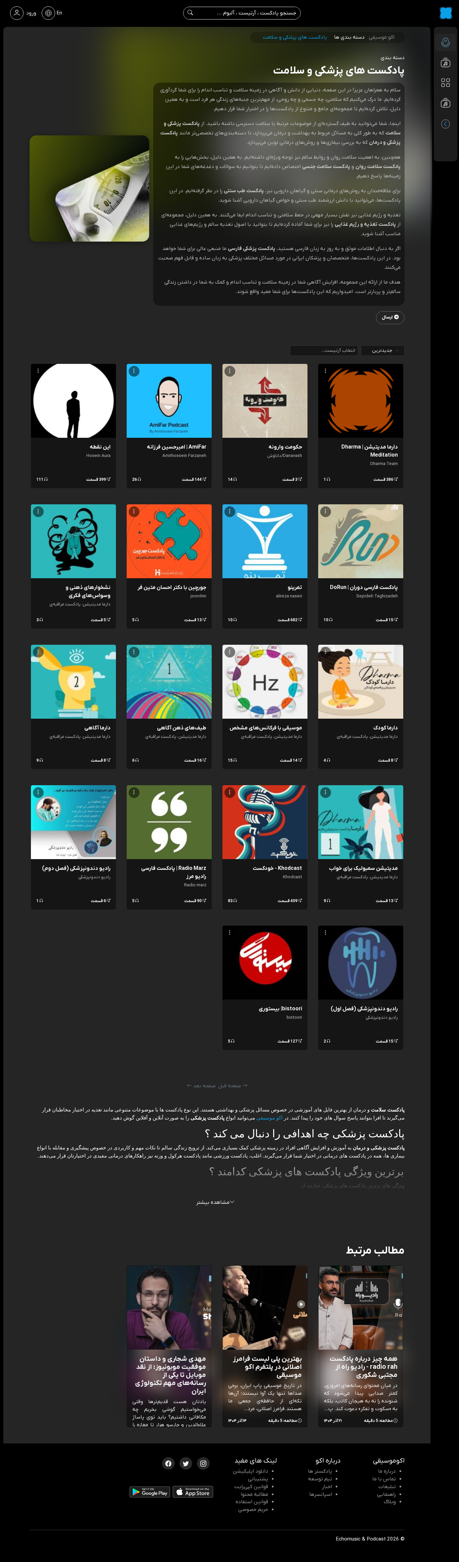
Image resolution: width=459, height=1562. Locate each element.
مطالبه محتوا (254, 1494)
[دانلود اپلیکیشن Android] (150, 1493)
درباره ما (387, 1471)
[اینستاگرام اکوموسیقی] (203, 1463)
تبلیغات (387, 1486)
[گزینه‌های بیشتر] (325, 371)
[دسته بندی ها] (445, 83)
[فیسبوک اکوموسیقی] (168, 1463)
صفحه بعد (203, 1086)
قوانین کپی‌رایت (251, 1486)
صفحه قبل (230, 1086)
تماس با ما (384, 1479)
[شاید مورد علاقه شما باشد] (445, 116)
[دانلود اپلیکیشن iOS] (193, 1493)
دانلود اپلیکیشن (250, 1471)
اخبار (327, 1486)
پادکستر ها (320, 1471)
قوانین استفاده (252, 1501)
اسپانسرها (320, 1494)
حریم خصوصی (253, 1509)
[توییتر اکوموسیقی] (185, 1463)
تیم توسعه (320, 1479)
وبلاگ (390, 1501)
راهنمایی (386, 1494)
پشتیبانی (258, 1479)
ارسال (387, 317)
